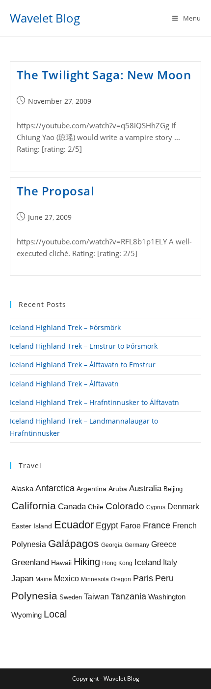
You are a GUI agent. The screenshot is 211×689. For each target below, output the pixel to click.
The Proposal (56, 191)
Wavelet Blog (45, 18)
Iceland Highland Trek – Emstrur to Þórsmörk (84, 346)
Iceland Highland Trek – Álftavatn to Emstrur (83, 364)
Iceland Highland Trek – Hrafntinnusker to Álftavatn (94, 402)
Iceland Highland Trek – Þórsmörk (65, 327)
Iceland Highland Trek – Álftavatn (64, 383)
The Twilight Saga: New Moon (104, 75)
